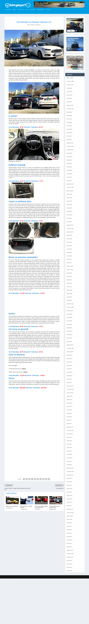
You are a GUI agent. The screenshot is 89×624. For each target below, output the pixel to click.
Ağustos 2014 (70, 550)
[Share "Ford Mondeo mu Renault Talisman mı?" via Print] (49, 583)
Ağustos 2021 (70, 266)
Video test (21, 9)
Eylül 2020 (69, 300)
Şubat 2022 (69, 245)
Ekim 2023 (69, 177)
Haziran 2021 (70, 269)
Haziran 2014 (70, 557)
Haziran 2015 (70, 516)
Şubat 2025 (69, 122)
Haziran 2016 (70, 475)
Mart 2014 (69, 567)
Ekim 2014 (69, 543)
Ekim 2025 (69, 98)
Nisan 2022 (69, 238)
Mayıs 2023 (69, 194)
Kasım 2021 (69, 256)
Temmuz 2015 (70, 512)
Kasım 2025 (69, 95)
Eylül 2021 (69, 262)
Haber (14, 9)
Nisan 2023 (69, 197)
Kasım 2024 (69, 132)
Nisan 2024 (69, 156)
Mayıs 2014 (69, 560)
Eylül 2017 (69, 423)
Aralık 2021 (69, 252)
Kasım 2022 (69, 214)
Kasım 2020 (69, 293)
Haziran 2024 (70, 149)
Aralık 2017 (69, 413)
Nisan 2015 (69, 522)
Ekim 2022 (69, 218)
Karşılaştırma (40, 9)
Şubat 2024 (69, 163)
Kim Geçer (11, 622)
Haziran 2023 (70, 191)
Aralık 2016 (69, 454)
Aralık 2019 (69, 331)
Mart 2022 (69, 242)
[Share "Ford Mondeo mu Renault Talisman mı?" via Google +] (29, 583)
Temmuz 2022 (70, 228)
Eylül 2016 (69, 464)
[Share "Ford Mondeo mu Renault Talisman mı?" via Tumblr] (32, 583)
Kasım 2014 (69, 540)
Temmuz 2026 (70, 81)
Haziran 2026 (70, 84)
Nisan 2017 (69, 440)
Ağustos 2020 (70, 303)
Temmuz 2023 (70, 187)
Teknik (48, 9)
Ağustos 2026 (70, 78)
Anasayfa (7, 9)
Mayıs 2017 (69, 437)
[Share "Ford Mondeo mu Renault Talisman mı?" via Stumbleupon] (43, 583)
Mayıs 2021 (69, 273)
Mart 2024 (69, 160)
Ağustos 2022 (70, 225)
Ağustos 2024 (70, 143)
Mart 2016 (69, 485)
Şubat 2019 (69, 365)
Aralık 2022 (69, 211)
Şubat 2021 (69, 283)
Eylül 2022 (69, 221)
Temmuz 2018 (70, 389)
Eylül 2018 (69, 382)
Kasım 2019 (69, 334)
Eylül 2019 (69, 341)
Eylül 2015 (69, 505)
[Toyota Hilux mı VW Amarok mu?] (55, 605)
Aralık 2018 (69, 372)
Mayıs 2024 (69, 153)
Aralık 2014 (69, 536)
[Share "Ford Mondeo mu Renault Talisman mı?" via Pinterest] (35, 583)
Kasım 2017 (69, 416)
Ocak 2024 (69, 167)
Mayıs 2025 (69, 112)
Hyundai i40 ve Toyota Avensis (26, 611)
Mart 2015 (69, 526)
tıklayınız (25, 372)
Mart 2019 (69, 362)
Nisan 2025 (69, 115)
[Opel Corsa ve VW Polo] (12, 605)
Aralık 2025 (69, 91)
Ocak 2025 (69, 125)
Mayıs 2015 (69, 519)
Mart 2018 (69, 403)
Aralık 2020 (69, 290)
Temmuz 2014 (70, 553)
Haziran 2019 (70, 351)
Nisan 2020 (69, 317)
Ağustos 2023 (70, 184)
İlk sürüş (32, 9)
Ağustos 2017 (70, 427)
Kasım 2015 (69, 499)
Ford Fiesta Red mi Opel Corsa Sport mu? (41, 611)
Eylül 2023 (69, 180)
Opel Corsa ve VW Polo (12, 610)
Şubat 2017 (69, 447)
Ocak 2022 (69, 249)
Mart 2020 (69, 321)
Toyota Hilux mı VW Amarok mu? (54, 611)
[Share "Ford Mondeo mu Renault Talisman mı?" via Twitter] (26, 583)
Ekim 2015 (69, 502)
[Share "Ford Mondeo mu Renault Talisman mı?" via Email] (46, 583)
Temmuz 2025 (70, 108)
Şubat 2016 (69, 488)
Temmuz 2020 (70, 307)
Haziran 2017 (70, 434)
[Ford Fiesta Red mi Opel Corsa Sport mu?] (41, 605)
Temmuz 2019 (70, 348)
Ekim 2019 (69, 338)
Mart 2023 (69, 201)
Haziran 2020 (70, 310)
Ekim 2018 (69, 379)
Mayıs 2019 (69, 355)
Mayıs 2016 (69, 478)
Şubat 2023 (69, 204)
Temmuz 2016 (70, 471)
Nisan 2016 (69, 481)
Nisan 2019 (69, 358)
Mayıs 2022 (69, 235)
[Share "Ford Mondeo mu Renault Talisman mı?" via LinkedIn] (37, 583)
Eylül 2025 (69, 101)
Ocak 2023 (69, 208)
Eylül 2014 (69, 546)
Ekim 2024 (69, 136)
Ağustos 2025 (70, 105)
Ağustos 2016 (70, 468)
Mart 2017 (69, 444)
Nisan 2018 (69, 399)
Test (27, 9)
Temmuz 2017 (70, 430)
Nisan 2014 (69, 564)
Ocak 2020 (69, 327)
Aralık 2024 (69, 129)
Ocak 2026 (69, 88)
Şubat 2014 (69, 570)
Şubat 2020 (69, 324)
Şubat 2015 (69, 529)
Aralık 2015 (69, 495)
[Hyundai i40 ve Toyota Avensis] (26, 605)
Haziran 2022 (70, 232)
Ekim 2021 (69, 259)
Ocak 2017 (69, 451)
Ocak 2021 (69, 286)
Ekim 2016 (69, 461)
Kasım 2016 (69, 457)
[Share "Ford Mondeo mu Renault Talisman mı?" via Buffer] (40, 583)
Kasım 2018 (69, 375)
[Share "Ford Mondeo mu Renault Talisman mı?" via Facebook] (24, 583)
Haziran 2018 (70, 392)
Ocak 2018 (69, 410)
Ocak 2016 (69, 492)
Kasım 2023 (69, 173)
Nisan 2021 (69, 276)
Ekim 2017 (69, 420)
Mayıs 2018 (69, 396)
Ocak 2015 (69, 533)
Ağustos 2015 (70, 509)
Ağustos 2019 (70, 345)
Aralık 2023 (69, 170)
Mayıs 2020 (69, 314)
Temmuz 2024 (70, 146)
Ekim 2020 (69, 297)
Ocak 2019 (69, 368)
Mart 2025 (69, 119)
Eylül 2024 (69, 139)
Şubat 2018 (69, 406)
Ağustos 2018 (70, 386)
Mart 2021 (69, 279)
